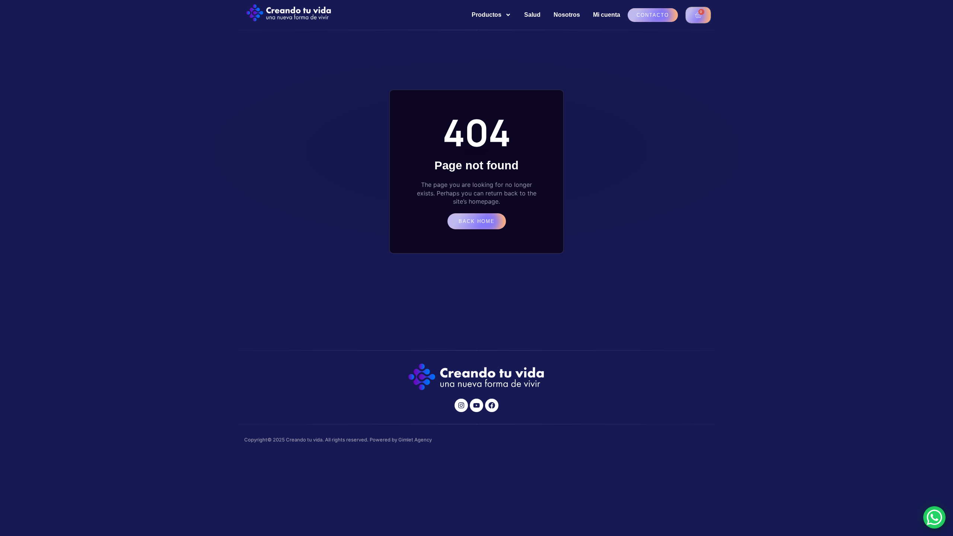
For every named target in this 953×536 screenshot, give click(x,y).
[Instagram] (461, 405)
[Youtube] (476, 405)
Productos (486, 15)
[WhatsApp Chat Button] (934, 517)
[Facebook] (491, 405)
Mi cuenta (606, 15)
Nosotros (567, 15)
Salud (532, 15)
